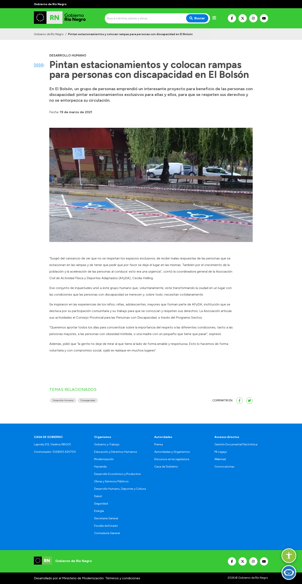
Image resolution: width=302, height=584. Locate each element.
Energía (99, 511)
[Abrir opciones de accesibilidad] (288, 555)
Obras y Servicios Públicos (111, 481)
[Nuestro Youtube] (264, 18)
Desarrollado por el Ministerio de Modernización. (69, 578)
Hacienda (100, 466)
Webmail (220, 459)
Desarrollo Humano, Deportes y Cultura (120, 489)
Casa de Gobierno (166, 466)
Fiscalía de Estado (106, 526)
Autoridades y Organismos (172, 452)
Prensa (158, 444)
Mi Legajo (220, 452)
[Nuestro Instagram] (253, 18)
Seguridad (101, 503)
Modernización (104, 459)
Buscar (199, 18)
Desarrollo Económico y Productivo (117, 474)
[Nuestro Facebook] (232, 18)
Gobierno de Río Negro (49, 34)
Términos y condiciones (122, 578)
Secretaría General (106, 518)
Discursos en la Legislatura (171, 459)
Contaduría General (107, 533)
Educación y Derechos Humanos (115, 452)
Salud (98, 496)
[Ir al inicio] (63, 18)
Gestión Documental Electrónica (235, 444)
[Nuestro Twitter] (243, 18)
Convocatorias (224, 466)
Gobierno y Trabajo (107, 444)
